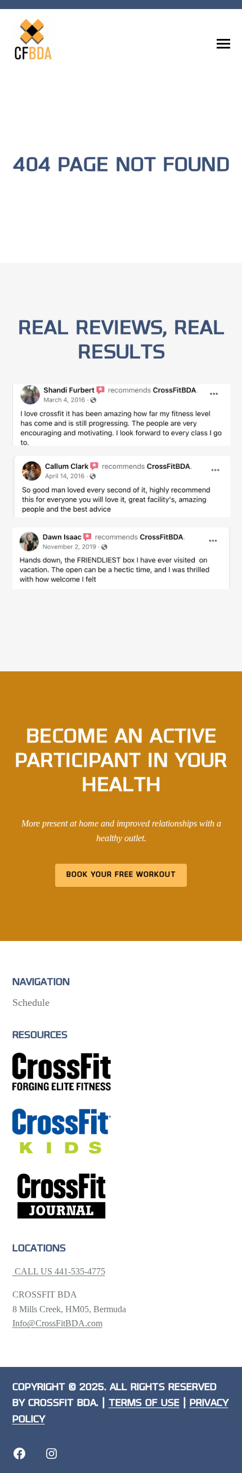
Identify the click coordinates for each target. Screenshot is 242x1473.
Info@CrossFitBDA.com (57, 1323)
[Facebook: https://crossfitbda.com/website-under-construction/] (19, 1453)
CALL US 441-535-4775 (58, 1271)
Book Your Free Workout (121, 874)
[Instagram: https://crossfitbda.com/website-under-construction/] (51, 1453)
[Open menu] (223, 44)
